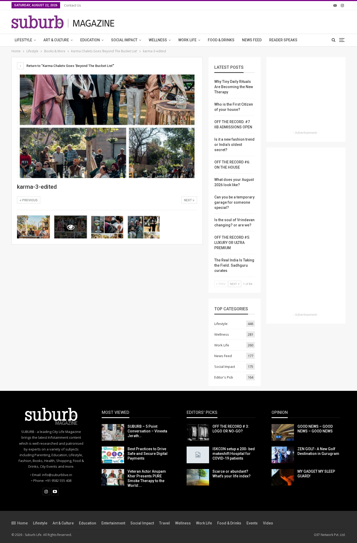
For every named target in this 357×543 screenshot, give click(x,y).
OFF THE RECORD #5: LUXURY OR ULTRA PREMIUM (232, 242)
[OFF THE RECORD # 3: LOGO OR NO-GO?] (198, 432)
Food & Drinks (221, 40)
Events (252, 523)
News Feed (252, 40)
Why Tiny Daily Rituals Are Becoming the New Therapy (233, 86)
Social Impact (124, 40)
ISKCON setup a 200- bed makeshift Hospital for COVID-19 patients (233, 453)
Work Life (187, 40)
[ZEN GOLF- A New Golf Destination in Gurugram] (283, 455)
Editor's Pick (223, 377)
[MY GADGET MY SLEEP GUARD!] (283, 477)
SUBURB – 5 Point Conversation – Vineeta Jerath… (147, 431)
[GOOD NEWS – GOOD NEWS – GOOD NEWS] (283, 432)
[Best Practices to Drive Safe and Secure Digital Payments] (113, 455)
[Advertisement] (306, 95)
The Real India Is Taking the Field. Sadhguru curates (234, 265)
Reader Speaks (283, 40)
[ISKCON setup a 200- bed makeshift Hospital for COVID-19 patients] (198, 455)
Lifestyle (23, 40)
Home (22, 523)
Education (90, 40)
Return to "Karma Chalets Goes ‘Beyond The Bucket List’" (70, 66)
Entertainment (113, 523)
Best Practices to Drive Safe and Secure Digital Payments (148, 453)
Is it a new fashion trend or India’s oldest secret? (234, 144)
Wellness (158, 40)
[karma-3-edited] (33, 226)
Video (268, 523)
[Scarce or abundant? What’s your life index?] (198, 477)
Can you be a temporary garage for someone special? (234, 202)
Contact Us (72, 5)
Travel (164, 523)
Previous (29, 200)
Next (188, 200)
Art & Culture (56, 40)
